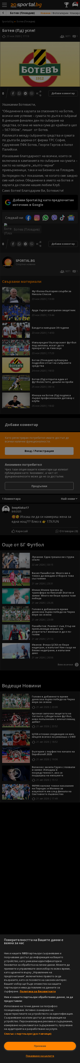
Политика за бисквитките (38, 991)
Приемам (40, 1046)
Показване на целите (40, 1056)
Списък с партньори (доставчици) (27, 1033)
